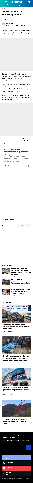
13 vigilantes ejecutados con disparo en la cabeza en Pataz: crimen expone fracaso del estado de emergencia (16, 358)
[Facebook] (16, 457)
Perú (3, 8)
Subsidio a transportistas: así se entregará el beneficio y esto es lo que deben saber (16, 326)
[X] (16, 463)
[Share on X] (5, 20)
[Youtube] (16, 468)
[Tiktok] (16, 473)
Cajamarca (13, 286)
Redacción (10, 23)
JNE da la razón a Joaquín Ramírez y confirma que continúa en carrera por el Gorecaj (21, 291)
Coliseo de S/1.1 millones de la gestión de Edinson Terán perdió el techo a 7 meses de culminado (20, 282)
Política (13, 276)
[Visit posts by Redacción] (3, 24)
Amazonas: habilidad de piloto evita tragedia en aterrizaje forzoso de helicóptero (15, 421)
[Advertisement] (16, 54)
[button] (3, 2)
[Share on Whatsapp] (8, 20)
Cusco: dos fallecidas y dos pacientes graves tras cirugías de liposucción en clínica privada (16, 390)
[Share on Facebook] (3, 20)
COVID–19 (11, 219)
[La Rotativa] (17, 2)
